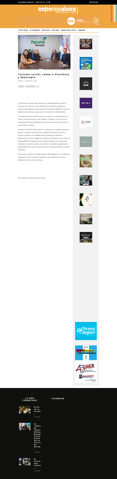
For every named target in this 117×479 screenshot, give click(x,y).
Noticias (46, 30)
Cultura (55, 30)
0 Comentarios (31, 86)
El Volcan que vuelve (37, 462)
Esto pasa (23, 30)
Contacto (40, 2)
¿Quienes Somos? (26, 2)
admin (20, 81)
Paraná (81, 30)
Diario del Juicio (68, 30)
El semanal (35, 30)
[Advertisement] (86, 283)
